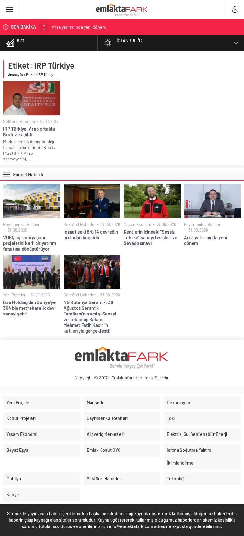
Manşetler (96, 402)
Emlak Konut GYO (104, 450)
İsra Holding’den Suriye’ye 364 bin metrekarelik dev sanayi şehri (29, 307)
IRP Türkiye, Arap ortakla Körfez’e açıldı (29, 131)
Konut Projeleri (21, 418)
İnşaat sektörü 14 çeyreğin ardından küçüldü (91, 234)
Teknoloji (175, 478)
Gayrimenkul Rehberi (22, 224)
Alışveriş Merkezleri (105, 434)
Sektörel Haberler (19, 121)
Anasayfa (15, 74)
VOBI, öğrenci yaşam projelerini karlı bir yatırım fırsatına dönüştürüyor (29, 243)
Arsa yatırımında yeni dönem (79, 27)
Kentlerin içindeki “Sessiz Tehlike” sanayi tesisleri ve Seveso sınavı (150, 237)
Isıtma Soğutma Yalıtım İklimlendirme (189, 456)
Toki (171, 418)
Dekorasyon (178, 402)
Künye (12, 494)
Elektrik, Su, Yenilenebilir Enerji (197, 434)
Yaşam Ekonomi (138, 224)
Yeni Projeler (14, 294)
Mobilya (13, 478)
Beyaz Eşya (17, 450)
